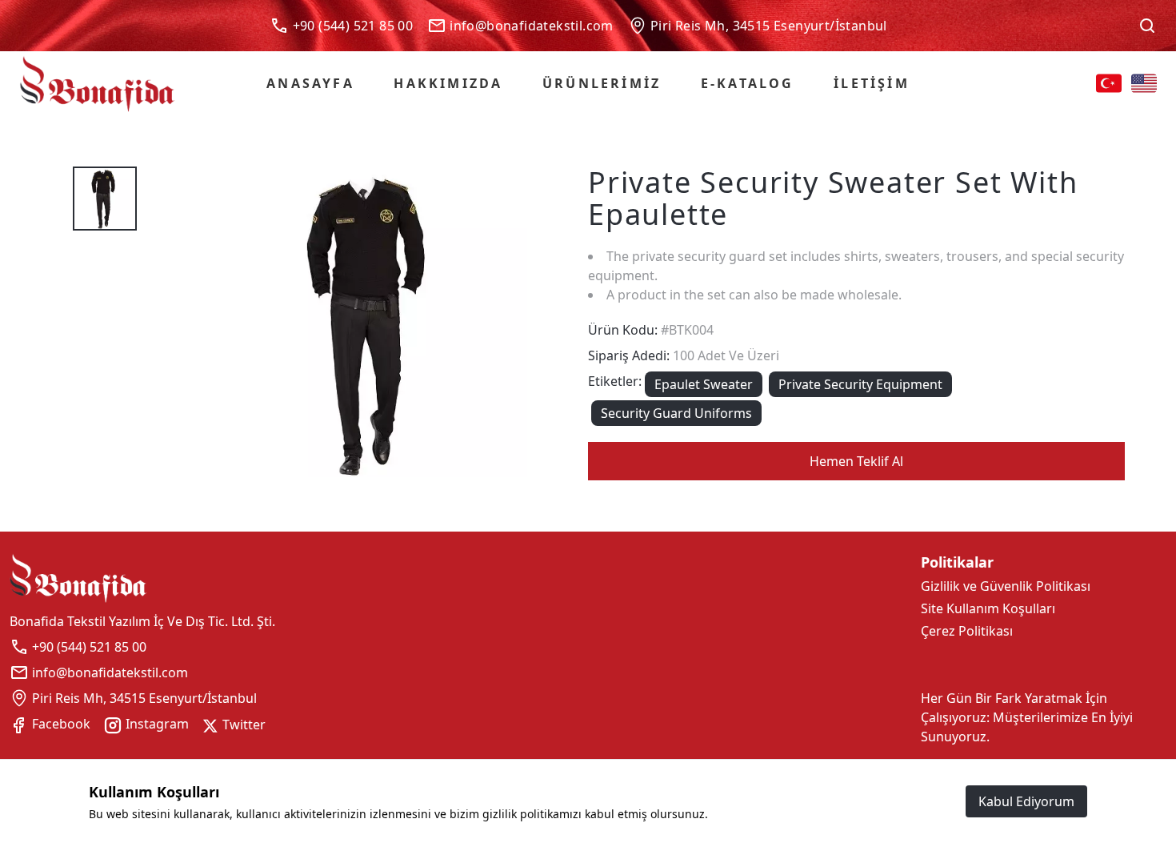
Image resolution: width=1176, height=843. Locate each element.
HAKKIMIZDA (448, 83)
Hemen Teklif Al (856, 461)
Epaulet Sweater (703, 384)
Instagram (155, 724)
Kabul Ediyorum (1026, 801)
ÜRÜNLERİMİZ (601, 83)
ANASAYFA (310, 83)
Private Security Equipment (860, 384)
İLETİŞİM (872, 83)
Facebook (59, 724)
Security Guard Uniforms (676, 413)
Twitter (242, 724)
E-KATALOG (747, 83)
